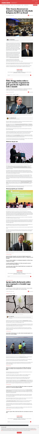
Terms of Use (32, 429)
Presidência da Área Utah (22, 356)
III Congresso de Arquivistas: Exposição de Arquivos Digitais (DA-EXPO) (17, 166)
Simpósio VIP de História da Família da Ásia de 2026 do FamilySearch (22, 167)
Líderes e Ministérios (9, 280)
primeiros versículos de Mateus (25, 182)
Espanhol (14, 94)
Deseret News (3, 0)
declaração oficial (25, 320)
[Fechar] (38, 427)
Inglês (11, 94)
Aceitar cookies (19, 432)
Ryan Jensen (13, 39)
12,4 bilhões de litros (23, 380)
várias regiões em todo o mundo (11, 400)
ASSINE (36, 0)
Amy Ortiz (12, 316)
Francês (17, 94)
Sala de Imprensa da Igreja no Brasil (14, 57)
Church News (6, 0)
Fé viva (7, 7)
